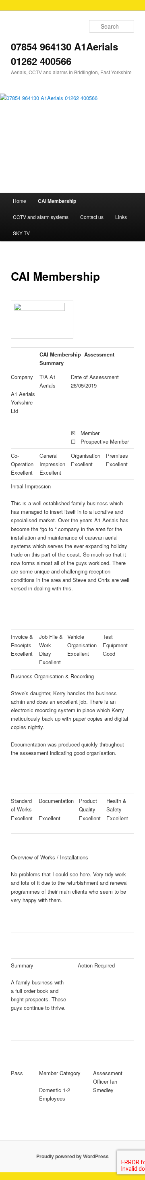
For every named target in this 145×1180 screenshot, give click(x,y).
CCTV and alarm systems (40, 216)
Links (121, 216)
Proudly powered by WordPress (72, 1156)
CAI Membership (57, 200)
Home (19, 200)
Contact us (92, 216)
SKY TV (21, 232)
